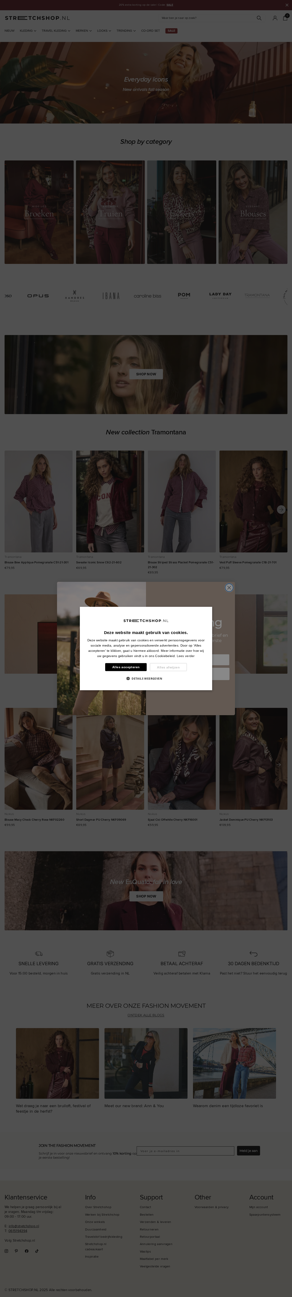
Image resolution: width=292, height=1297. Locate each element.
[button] (146, 678)
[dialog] (146, 648)
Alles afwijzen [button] (168, 667)
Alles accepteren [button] (126, 667)
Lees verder (186, 656)
